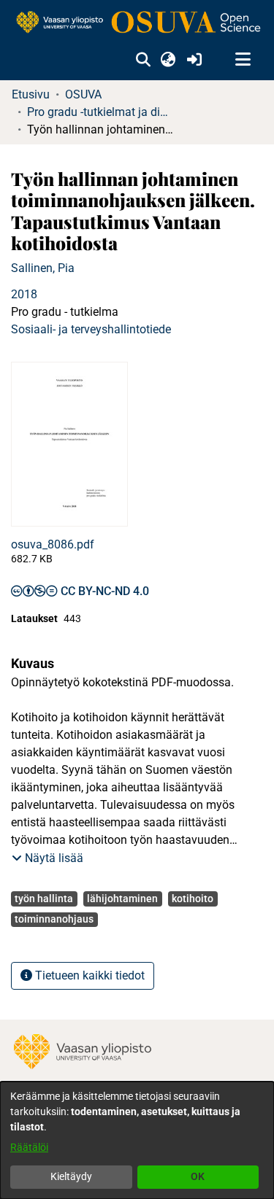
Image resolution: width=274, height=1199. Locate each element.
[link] (137, 23)
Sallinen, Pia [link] (43, 268)
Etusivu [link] (31, 94)
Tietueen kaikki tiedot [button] (88, 975)
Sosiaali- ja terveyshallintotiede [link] (91, 329)
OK (198, 1176)
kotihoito (192, 898)
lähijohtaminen (122, 898)
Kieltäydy (71, 1176)
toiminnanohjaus (54, 919)
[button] (143, 60)
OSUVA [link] (83, 94)
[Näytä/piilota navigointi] (242, 60)
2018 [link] (24, 294)
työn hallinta (44, 898)
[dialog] (137, 1140)
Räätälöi (29, 1147)
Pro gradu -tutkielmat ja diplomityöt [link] (100, 112)
